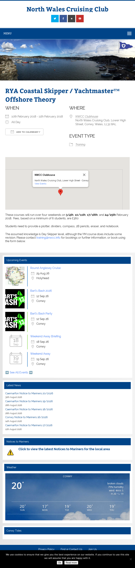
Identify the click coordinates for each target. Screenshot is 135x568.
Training (80, 144)
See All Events (19, 372)
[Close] (84, 175)
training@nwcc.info (48, 237)
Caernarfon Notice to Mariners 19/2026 (29, 401)
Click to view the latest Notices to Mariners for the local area (64, 449)
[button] (60, 192)
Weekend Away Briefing (45, 336)
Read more (71, 562)
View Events (40, 183)
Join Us (92, 549)
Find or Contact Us (71, 549)
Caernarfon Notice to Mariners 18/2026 (29, 409)
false (67, 517)
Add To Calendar (27, 132)
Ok (59, 562)
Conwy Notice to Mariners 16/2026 (26, 417)
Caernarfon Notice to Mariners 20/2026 (29, 393)
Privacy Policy (46, 549)
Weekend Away (40, 353)
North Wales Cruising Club (67, 9)
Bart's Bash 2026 (41, 290)
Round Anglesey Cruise (45, 268)
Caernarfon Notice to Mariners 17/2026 (28, 425)
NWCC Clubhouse (86, 116)
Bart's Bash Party (41, 313)
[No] (130, 559)
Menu (8, 33)
